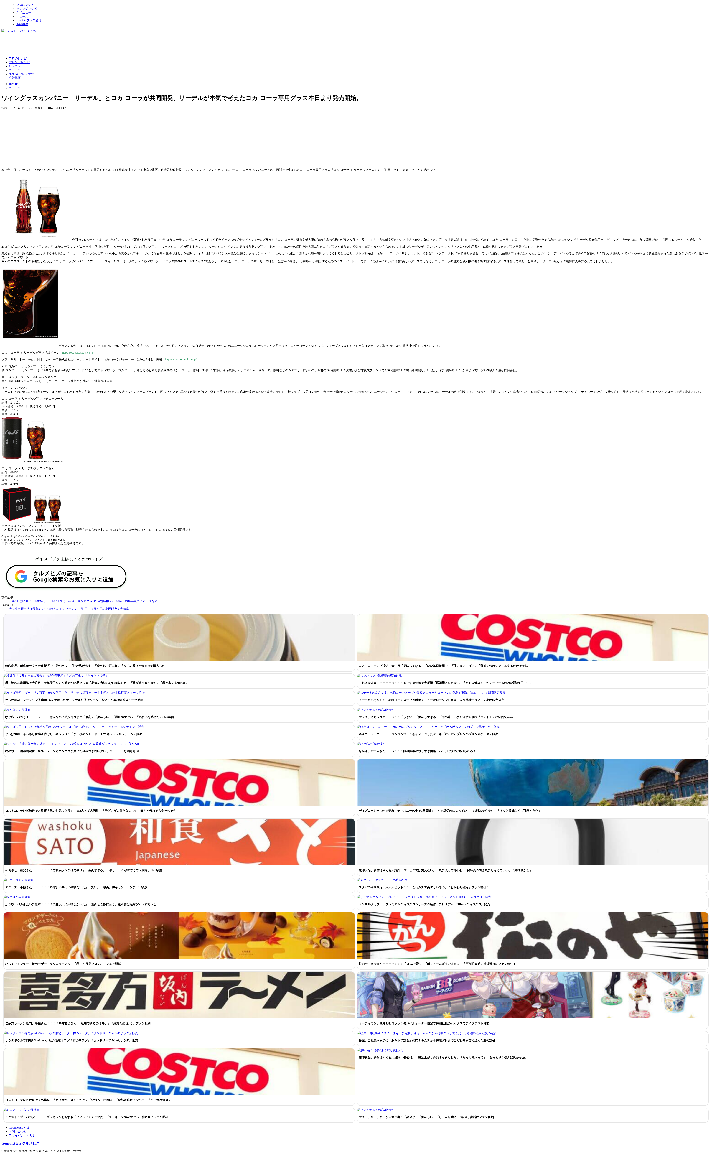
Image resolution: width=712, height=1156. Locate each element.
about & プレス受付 (28, 20)
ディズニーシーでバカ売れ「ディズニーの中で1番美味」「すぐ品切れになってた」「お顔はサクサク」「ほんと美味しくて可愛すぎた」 (450, 810)
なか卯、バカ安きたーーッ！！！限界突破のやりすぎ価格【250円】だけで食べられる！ (417, 751)
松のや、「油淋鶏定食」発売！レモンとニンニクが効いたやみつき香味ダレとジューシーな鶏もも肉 (72, 751)
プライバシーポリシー (24, 1135)
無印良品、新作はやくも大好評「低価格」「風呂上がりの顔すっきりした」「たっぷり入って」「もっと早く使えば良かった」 (443, 1057)
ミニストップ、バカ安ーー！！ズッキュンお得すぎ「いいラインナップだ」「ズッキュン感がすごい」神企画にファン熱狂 (86, 1117)
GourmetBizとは (19, 1127)
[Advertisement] (68, 44)
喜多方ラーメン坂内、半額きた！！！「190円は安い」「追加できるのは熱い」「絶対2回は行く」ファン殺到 (78, 1023)
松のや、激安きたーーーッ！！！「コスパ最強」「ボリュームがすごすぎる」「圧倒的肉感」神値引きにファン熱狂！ (437, 963)
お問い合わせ (18, 1131)
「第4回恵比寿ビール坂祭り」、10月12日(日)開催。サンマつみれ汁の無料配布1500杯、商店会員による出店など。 (85, 601)
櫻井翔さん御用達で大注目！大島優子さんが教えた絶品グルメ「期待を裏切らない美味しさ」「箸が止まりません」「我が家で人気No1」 (96, 682)
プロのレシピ (25, 4)
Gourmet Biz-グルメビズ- (21, 1143)
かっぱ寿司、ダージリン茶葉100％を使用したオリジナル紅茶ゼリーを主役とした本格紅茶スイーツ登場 (74, 699)
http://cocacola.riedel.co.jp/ (78, 352)
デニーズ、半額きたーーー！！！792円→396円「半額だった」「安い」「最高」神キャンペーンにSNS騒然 (76, 887)
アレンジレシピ (26, 8)
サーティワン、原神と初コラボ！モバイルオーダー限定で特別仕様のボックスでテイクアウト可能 (424, 1023)
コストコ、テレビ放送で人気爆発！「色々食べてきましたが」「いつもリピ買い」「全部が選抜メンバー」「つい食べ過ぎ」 (88, 1099)
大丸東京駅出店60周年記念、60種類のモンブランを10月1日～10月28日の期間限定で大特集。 (70, 608)
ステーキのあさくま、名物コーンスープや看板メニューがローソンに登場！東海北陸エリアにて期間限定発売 (431, 699)
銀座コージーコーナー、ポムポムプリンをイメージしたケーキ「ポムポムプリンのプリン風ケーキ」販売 (428, 734)
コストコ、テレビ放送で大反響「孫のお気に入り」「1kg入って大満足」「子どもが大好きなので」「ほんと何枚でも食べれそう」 (92, 810)
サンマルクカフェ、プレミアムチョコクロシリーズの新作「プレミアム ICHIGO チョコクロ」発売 (424, 904)
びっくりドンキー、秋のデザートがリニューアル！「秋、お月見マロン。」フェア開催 (63, 963)
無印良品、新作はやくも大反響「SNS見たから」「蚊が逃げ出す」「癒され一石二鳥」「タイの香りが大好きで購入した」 (86, 665)
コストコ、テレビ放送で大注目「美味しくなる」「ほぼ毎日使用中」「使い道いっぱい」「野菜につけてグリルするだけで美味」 (445, 665)
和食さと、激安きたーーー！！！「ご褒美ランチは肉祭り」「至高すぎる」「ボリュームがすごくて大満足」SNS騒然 (83, 870)
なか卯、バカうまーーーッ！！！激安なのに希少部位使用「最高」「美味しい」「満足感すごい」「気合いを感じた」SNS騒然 (89, 717)
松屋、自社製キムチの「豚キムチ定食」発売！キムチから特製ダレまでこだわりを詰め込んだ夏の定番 (427, 1040)
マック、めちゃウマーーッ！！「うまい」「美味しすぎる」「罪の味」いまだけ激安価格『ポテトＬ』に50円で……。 (437, 717)
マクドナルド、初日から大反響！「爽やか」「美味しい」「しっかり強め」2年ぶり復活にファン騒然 (426, 1117)
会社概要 (22, 24)
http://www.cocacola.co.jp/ (180, 359)
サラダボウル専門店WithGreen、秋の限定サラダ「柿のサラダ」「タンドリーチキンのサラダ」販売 (71, 1040)
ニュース (22, 16)
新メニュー (23, 12)
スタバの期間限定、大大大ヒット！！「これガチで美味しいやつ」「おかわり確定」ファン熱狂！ (424, 887)
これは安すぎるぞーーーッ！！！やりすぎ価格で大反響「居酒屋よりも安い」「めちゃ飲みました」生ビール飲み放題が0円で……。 (447, 682)
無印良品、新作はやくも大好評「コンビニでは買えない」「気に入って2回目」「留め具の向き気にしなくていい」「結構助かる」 (445, 870)
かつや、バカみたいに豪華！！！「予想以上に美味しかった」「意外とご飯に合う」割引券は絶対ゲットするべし (80, 904)
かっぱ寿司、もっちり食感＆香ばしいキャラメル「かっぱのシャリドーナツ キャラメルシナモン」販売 (73, 734)
